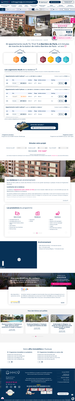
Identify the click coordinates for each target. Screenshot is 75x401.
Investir (21, 2)
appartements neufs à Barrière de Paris (24, 189)
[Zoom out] (3, 263)
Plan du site (66, 379)
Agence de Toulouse (51, 6)
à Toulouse (13, 6)
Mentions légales (65, 377)
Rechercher (66, 9)
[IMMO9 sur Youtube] (15, 387)
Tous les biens (24, 9)
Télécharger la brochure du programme (43, 127)
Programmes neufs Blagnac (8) (14, 357)
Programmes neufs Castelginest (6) (15, 359)
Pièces (47, 9)
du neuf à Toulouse (61, 6)
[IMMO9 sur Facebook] (7, 387)
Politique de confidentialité (65, 375)
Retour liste (2, 10)
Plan (61, 83)
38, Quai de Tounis (44, 2)
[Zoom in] (3, 262)
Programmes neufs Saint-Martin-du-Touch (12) (49, 357)
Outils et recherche (70, 6)
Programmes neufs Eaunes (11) (14, 354)
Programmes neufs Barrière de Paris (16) (47, 356)
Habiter (16, 2)
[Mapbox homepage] (2, 267)
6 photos (38, 34)
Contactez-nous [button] (63, 393)
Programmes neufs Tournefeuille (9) (15, 356)
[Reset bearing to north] (3, 265)
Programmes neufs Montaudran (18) (46, 354)
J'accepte (67, 400)
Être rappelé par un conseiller (62, 37)
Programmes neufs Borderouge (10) (46, 359)
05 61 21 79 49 (62, 26)
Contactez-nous (55, 2)
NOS (73, 20)
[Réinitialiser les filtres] (72, 9)
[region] (18, 254)
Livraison (56, 9)
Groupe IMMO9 (65, 372)
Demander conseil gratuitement (61, 283)
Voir (9, 361)
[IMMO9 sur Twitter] (11, 387)
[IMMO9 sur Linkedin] (19, 387)
